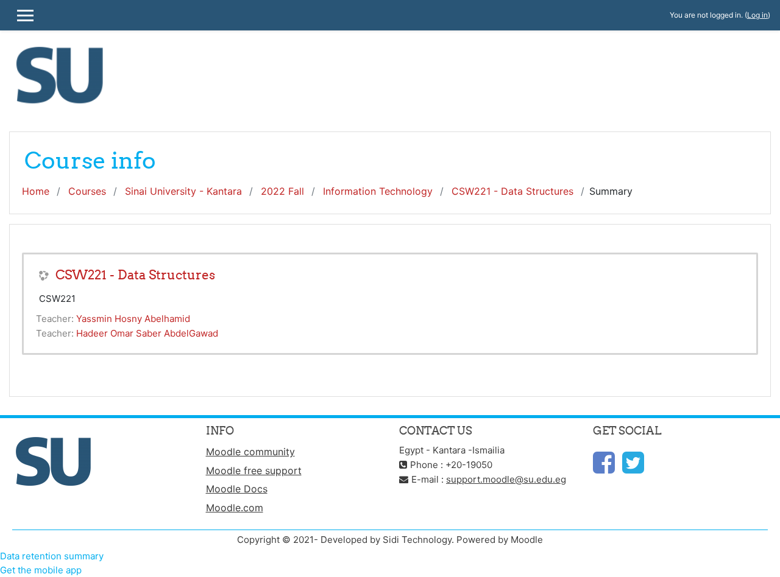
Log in (757, 14)
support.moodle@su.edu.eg (506, 479)
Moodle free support (254, 470)
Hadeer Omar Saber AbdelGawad (147, 333)
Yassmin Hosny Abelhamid (133, 318)
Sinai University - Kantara (183, 191)
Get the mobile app (41, 570)
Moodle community (250, 452)
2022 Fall (282, 191)
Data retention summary (52, 556)
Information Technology (378, 191)
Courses (87, 191)
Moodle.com (234, 508)
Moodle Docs (237, 489)
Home (35, 191)
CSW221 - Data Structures (512, 191)
